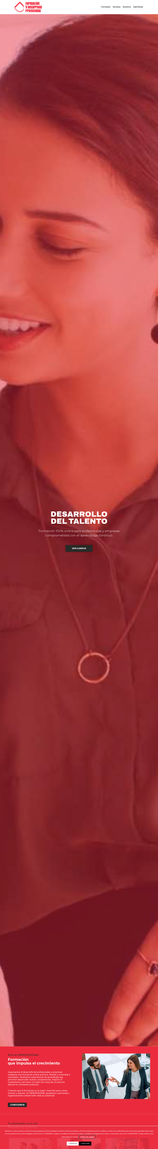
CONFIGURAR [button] (85, 1143)
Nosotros (127, 7)
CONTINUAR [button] (73, 1143)
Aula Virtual (138, 7)
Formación (105, 7)
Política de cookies (87, 1137)
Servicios (116, 7)
